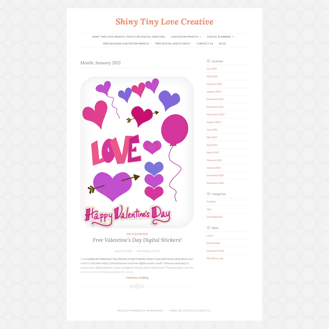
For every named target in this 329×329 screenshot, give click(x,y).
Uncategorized (137, 234)
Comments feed (215, 250)
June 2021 (212, 129)
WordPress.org (215, 258)
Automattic (202, 310)
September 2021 (216, 114)
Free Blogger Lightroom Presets (126, 43)
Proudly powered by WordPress (140, 310)
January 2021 (214, 167)
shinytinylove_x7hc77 (148, 250)
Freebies (211, 201)
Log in (210, 235)
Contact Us (205, 43)
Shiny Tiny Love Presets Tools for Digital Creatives (128, 36)
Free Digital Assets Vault (173, 43)
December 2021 (215, 99)
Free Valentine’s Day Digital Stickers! (137, 240)
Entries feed (213, 243)
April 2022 (212, 76)
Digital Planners (219, 36)
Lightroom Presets (184, 36)
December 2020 (215, 175)
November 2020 (215, 182)
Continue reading (144, 278)
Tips (209, 209)
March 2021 (213, 152)
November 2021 (215, 106)
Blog (222, 43)
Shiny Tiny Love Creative (164, 21)
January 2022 (214, 91)
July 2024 (212, 68)
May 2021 (212, 137)
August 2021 (214, 122)
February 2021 (214, 160)
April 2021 (212, 144)
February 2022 (214, 84)
